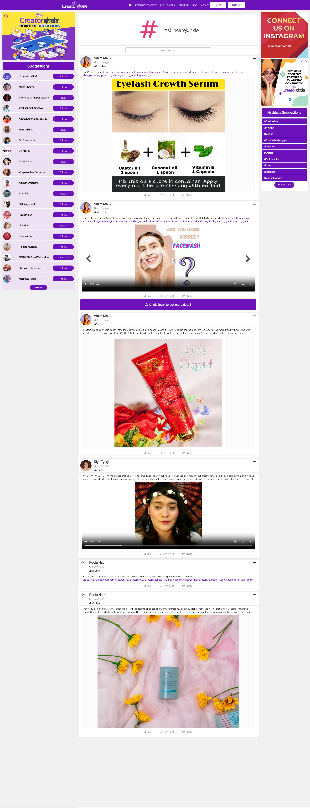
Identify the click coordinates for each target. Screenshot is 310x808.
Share (188, 195)
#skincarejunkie (140, 72)
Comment (168, 195)
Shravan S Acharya (30, 268)
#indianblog (201, 221)
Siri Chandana (27, 140)
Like (148, 195)
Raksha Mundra (28, 246)
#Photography (271, 159)
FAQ (195, 5)
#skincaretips (155, 72)
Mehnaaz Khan (27, 278)
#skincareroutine (216, 579)
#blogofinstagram (143, 75)
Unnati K (23, 225)
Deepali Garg (26, 236)
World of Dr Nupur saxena (34, 97)
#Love (267, 165)
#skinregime (108, 221)
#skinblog (217, 72)
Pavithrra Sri (25, 214)
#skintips (206, 72)
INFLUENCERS (167, 5)
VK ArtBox (24, 150)
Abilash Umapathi (29, 182)
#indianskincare (124, 221)
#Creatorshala (271, 121)
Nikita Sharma (27, 87)
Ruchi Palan (25, 161)
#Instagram (269, 171)
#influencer (189, 221)
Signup (236, 5)
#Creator (268, 153)
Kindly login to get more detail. (169, 304)
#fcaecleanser (163, 221)
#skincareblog (120, 579)
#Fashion (268, 134)
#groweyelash (123, 72)
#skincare (177, 221)
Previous (88, 259)
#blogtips (98, 75)
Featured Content (145, 5)
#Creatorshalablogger (275, 140)
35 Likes (95, 603)
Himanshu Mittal (28, 76)
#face (153, 221)
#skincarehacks (171, 72)
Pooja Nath (97, 562)
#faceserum (195, 72)
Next (248, 259)
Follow (63, 76)
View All (38, 287)
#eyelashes (109, 72)
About (204, 5)
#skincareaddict (172, 579)
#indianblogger (238, 221)
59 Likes (95, 570)
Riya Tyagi (101, 462)
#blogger (88, 75)
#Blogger (269, 127)
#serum (184, 72)
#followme (88, 579)
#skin (146, 221)
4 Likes (99, 470)
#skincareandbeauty (153, 579)
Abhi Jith (24, 193)
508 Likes (101, 212)
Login (218, 5)
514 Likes (100, 324)
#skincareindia (135, 579)
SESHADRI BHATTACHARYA (34, 257)
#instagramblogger (233, 72)
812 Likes (101, 66)
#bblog (108, 75)
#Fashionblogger (273, 178)
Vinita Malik (102, 58)
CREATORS (184, 5)
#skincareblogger (92, 221)
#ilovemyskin (232, 579)
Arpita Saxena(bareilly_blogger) (37, 119)
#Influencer (270, 146)
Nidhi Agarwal (27, 204)
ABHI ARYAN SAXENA (31, 108)
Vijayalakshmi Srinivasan (32, 172)
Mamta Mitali (26, 129)
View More (285, 185)
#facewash (227, 218)
